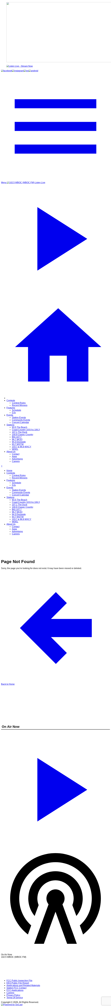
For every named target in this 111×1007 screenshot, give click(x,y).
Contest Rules (19, 403)
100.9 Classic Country (22, 434)
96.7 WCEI (17, 439)
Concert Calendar (20, 422)
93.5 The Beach (19, 427)
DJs (14, 412)
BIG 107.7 (17, 437)
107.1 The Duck (19, 432)
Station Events (19, 417)
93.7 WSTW (18, 444)
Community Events (21, 420)
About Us (10, 451)
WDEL (15, 449)
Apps (14, 456)
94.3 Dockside (19, 442)
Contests (10, 400)
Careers (16, 461)
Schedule (16, 410)
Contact (15, 454)
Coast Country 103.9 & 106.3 (26, 430)
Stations (10, 425)
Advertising (17, 459)
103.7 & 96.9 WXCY (21, 447)
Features (10, 408)
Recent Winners (19, 405)
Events (9, 415)
